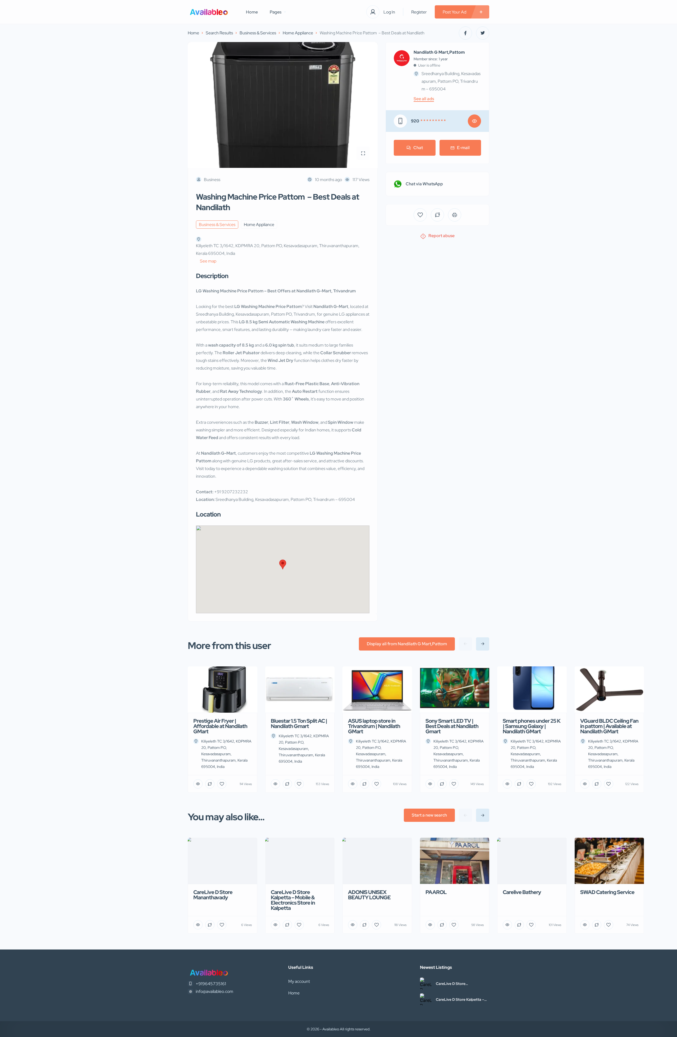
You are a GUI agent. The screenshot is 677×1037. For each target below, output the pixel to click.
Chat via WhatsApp (424, 184)
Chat (418, 147)
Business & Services (258, 33)
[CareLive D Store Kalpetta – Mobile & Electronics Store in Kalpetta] (426, 999)
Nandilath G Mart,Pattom (439, 52)
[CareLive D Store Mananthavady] (426, 983)
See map (208, 261)
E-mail (463, 147)
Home (252, 12)
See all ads (424, 99)
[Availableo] (209, 12)
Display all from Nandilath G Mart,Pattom (407, 644)
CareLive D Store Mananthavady (450, 983)
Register (419, 12)
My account (299, 981)
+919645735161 (211, 984)
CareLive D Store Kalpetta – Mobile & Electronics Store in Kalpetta (460, 999)
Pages (275, 12)
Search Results (219, 33)
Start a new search (429, 815)
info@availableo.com (214, 991)
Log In (389, 12)
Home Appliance (298, 33)
